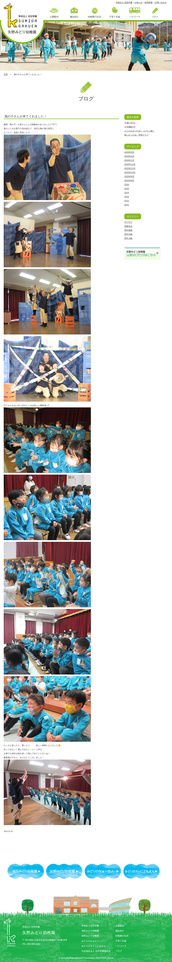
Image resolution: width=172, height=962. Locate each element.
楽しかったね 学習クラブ (136, 135)
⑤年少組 (128, 238)
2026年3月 (129, 152)
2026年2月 (129, 156)
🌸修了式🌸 (129, 123)
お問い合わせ (161, 2)
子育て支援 (120, 941)
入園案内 (119, 925)
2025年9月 (129, 176)
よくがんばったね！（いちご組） (139, 131)
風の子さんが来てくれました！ (26, 116)
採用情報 (148, 2)
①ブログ (128, 222)
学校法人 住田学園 (124, 2)
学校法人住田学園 (90, 925)
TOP (6, 74)
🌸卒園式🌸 (129, 127)
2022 (126, 201)
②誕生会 (128, 226)
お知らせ (138, 2)
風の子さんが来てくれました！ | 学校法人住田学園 (22, 20)
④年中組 (128, 234)
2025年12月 (129, 164)
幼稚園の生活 (121, 936)
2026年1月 (129, 160)
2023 (126, 197)
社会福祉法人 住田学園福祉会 (96, 951)
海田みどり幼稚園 (90, 930)
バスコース (120, 946)
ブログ (118, 951)
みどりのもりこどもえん (93, 946)
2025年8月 (129, 180)
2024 (126, 192)
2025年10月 (129, 172)
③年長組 (128, 230)
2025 (126, 188)
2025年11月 (129, 168)
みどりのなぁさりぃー (92, 941)
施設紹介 (119, 930)
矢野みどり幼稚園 (90, 936)
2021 (126, 205)
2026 (126, 184)
